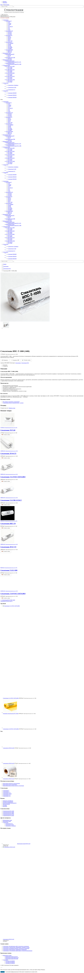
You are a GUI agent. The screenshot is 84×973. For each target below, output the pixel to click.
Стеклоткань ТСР (9, 30)
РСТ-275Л (10, 74)
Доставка (5, 805)
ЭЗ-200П (10, 48)
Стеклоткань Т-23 (6, 796)
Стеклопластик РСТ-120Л (8, 811)
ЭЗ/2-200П (10, 47)
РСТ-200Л (10, 70)
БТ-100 (9, 55)
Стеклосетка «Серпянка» (13, 85)
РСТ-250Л (10, 71)
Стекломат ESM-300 (12, 97)
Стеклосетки (5, 83)
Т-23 (9, 28)
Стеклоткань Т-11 (6, 794)
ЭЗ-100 (9, 45)
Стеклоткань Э (8, 42)
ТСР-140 (9, 33)
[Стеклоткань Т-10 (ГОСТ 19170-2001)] (10, 727)
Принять (2, 971)
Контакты (5, 806)
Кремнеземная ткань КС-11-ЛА (14, 61)
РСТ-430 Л (10, 80)
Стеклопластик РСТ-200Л (8, 813)
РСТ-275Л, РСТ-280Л (10, 73)
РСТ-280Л (10, 75)
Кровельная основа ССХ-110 (11, 956)
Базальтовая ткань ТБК (10, 57)
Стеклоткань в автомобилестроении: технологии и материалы (16, 948)
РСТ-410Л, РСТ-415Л (10, 76)
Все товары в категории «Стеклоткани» (11, 401)
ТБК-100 (9, 58)
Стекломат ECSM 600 (10, 960)
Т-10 (9, 22)
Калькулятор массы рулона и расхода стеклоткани (13, 785)
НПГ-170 (10, 50)
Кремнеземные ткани (7, 59)
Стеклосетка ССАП (12, 87)
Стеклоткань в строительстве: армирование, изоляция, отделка (16, 947)
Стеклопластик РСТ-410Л (8, 815)
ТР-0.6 (9, 38)
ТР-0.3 (9, 36)
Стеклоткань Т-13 (6, 792)
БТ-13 (9, 56)
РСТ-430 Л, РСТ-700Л (10, 79)
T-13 (9, 27)
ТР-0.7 (9, 39)
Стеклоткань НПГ (9, 49)
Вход (1, 4)
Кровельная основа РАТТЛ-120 (11, 957)
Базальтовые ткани (7, 53)
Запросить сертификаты (8, 800)
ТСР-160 (9, 34)
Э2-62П (9, 44)
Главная (4, 264)
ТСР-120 (9, 32)
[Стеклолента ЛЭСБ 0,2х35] (10, 762)
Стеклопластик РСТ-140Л (8, 812)
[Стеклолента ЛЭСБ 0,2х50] (10, 746)
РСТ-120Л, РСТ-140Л (10, 66)
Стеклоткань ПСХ (7, 268)
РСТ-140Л (10, 68)
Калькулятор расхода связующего (10, 784)
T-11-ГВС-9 (10, 26)
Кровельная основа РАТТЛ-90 (11, 958)
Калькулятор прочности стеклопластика (11, 783)
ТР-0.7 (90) (10, 40)
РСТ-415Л (10, 78)
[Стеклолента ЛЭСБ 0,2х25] (10, 777)
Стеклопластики (6, 65)
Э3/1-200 (10, 46)
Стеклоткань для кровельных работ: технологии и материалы (16, 946)
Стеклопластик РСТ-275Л (8, 814)
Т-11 (9, 25)
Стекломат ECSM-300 (10, 963)
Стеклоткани (5, 19)
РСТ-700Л (10, 81)
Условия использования (8, 801)
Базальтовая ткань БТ (9, 54)
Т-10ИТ (9, 24)
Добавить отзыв (11, 408)
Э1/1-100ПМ (10, 43)
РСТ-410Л (10, 77)
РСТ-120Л (10, 67)
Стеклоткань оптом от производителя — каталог (13, 402)
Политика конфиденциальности (9, 802)
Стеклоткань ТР (8, 35)
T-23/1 (9, 29)
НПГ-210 (10, 52)
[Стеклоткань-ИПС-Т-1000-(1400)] (25, 321)
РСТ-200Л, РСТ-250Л (10, 69)
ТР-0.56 (9, 37)
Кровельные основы (7, 955)
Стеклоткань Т (8, 21)
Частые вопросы (6, 804)
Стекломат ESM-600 (12, 92)
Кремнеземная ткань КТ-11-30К (14, 64)
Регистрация (6, 4)
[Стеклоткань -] (13, 13)
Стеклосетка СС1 (11, 89)
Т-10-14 (9, 23)
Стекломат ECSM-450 (10, 962)
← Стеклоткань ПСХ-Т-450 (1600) (7, 600)
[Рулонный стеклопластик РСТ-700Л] (10, 712)
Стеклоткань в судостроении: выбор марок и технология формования (17, 950)
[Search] (13, 261)
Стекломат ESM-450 (12, 95)
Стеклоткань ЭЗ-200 (7, 793)
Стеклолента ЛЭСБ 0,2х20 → (6, 601)
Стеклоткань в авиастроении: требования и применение (15, 949)
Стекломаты (5, 90)
